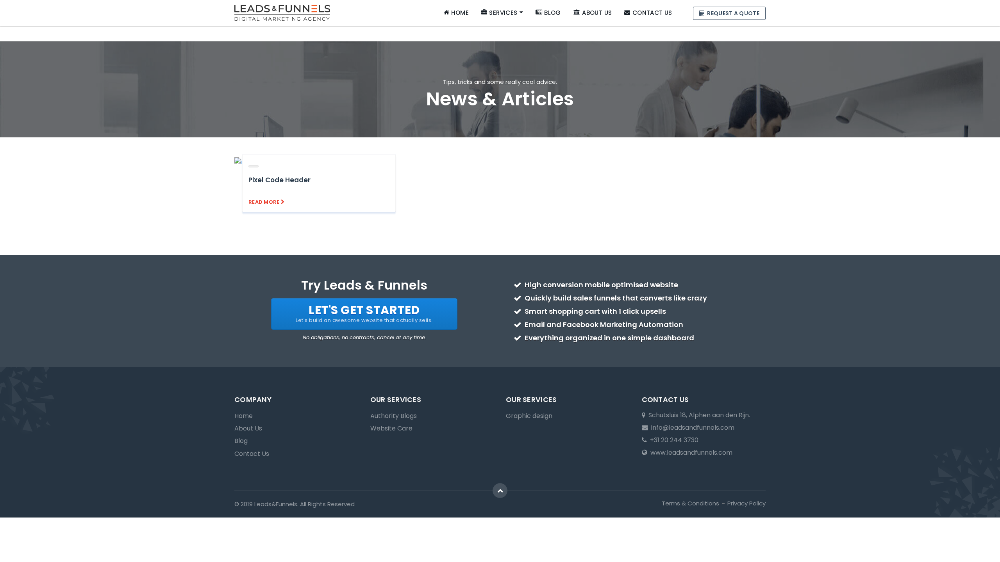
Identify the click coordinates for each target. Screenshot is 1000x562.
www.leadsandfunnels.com (689, 452)
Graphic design (529, 415)
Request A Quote (732, 13)
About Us (597, 13)
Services (503, 13)
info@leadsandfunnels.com (691, 427)
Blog (552, 13)
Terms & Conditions (690, 503)
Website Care (391, 428)
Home (460, 13)
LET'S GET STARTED (364, 313)
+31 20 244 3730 (672, 440)
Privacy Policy (746, 503)
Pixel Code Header (279, 180)
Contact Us (652, 13)
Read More (264, 202)
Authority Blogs (393, 415)
